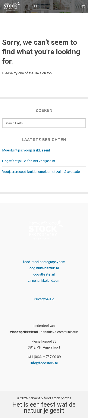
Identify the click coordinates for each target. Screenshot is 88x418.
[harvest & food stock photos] (11, 6)
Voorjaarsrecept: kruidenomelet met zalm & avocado (41, 172)
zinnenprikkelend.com (44, 281)
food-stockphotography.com (44, 262)
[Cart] (84, 6)
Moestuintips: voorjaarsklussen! (26, 150)
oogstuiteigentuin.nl (44, 268)
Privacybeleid (44, 299)
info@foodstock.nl (44, 363)
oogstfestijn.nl (44, 274)
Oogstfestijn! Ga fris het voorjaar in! (28, 161)
